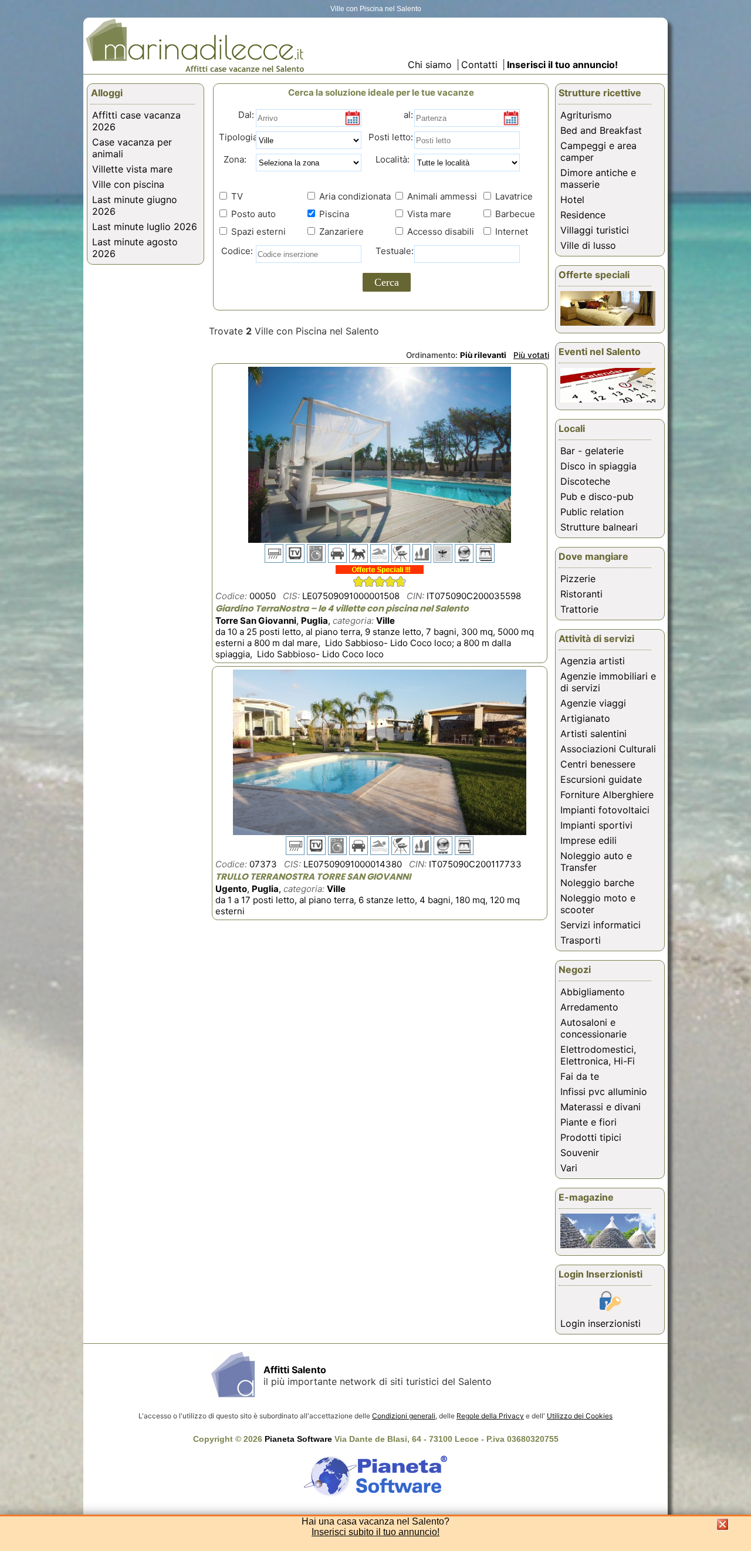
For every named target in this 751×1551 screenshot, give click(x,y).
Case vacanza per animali (132, 148)
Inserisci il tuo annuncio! (562, 64)
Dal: (246, 114)
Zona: (231, 159)
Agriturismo (586, 115)
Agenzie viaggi (593, 703)
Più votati (531, 355)
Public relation (592, 512)
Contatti (480, 64)
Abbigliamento (592, 992)
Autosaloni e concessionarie (593, 1028)
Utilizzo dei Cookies (580, 1415)
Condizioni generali (403, 1415)
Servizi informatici (600, 925)
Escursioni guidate (601, 779)
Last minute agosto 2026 (135, 247)
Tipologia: (238, 137)
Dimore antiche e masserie (598, 178)
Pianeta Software (298, 1439)
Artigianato (585, 718)
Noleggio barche (597, 882)
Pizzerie (578, 578)
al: (408, 114)
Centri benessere (597, 764)
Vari (568, 1168)
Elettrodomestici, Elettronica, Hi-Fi (598, 1055)
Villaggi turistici (594, 230)
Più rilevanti (483, 355)
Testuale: (391, 250)
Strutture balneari (599, 527)
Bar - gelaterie (592, 451)
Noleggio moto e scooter (597, 903)
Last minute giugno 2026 (134, 205)
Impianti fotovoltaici (604, 810)
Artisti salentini (593, 733)
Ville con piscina (128, 184)
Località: (389, 159)
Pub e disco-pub (597, 496)
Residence (582, 215)
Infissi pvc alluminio (603, 1091)
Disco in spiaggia (598, 466)
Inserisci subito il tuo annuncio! (375, 1532)
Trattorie (579, 609)
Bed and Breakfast (601, 130)
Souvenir (579, 1152)
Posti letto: (390, 137)
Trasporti (580, 940)
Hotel (572, 199)
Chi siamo (430, 64)
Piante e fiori (588, 1122)
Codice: (234, 250)
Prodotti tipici (590, 1137)
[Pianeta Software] (375, 1497)
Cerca (386, 282)
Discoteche (585, 481)
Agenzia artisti (592, 661)
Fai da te (579, 1076)
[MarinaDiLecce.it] (195, 70)
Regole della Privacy (490, 1415)
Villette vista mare (132, 169)
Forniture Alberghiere (607, 794)
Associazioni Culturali (608, 749)
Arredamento (589, 1007)
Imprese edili (588, 840)
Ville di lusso (588, 245)
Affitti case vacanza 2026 (136, 121)
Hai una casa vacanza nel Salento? (375, 1521)
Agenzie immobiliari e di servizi (608, 682)
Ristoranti (581, 594)
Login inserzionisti (600, 1323)
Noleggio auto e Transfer (596, 861)
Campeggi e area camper (598, 151)
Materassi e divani (600, 1107)
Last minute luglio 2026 (144, 226)
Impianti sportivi (596, 825)
